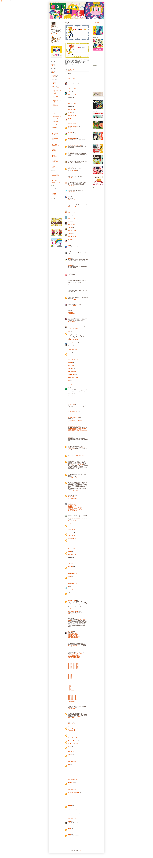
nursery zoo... (55, 113)
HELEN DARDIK (96, 22)
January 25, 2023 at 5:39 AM (72, 597)
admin (69, 711)
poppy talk (53, 155)
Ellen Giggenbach (55, 138)
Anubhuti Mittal (70, 445)
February (54, 125)
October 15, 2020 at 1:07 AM (72, 456)
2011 (53, 69)
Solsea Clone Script (71, 506)
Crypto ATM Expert (71, 782)
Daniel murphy (70, 513)
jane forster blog (54, 144)
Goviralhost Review (81, 716)
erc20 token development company (77, 653)
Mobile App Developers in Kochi (81, 455)
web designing (70, 362)
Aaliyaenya (70, 551)
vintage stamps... (55, 109)
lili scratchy (54, 146)
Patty (69, 245)
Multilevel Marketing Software (72, 695)
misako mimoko (54, 151)
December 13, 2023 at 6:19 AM (73, 743)
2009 (53, 72)
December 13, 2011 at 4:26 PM (73, 408)
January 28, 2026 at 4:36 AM (72, 825)
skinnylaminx (54, 160)
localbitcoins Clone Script (72, 567)
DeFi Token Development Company (73, 528)
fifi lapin (53, 139)
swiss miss (53, 162)
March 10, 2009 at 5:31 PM (72, 236)
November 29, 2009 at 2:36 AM (73, 339)
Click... (54, 104)
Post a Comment (69, 840)
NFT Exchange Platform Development (74, 636)
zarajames (69, 828)
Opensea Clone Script (71, 542)
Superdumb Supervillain (72, 138)
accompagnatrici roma (72, 374)
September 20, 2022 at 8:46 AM (73, 589)
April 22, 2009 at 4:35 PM (72, 299)
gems (53, 140)
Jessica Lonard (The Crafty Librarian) (74, 145)
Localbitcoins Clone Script (72, 545)
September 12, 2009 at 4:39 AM (73, 328)
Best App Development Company (73, 417)
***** (53, 108)
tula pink (53, 165)
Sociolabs (69, 437)
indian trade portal (71, 397)
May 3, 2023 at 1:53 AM (71, 658)
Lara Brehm (70, 152)
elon (68, 586)
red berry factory (54, 157)
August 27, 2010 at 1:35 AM (72, 349)
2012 (53, 68)
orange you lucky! (55, 27)
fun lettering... (55, 124)
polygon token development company (74, 657)
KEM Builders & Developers (72, 740)
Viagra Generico (70, 368)
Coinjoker (69, 821)
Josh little (69, 733)
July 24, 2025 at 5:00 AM (72, 818)
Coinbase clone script (71, 736)
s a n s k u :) (70, 112)
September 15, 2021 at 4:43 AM (73, 490)
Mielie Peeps (54, 150)
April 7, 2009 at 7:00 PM (72, 275)
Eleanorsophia (70, 726)
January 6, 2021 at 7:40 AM (72, 477)
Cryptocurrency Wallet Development (74, 728)
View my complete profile (55, 33)
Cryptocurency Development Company (74, 526)
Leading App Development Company (74, 426)
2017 (53, 61)
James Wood (70, 805)
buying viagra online (71, 404)
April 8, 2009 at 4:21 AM (72, 292)
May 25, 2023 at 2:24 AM (72, 708)
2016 (53, 62)
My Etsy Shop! (74, 170)
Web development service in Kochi (74, 720)
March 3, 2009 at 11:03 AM (72, 103)
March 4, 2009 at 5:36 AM (72, 185)
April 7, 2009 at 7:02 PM (72, 285)
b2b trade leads (70, 395)
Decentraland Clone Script (72, 505)
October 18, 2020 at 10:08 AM (72, 469)
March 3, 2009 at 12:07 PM (72, 115)
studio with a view (55, 161)
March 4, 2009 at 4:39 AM (72, 177)
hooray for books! (56, 121)
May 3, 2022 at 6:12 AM (71, 529)
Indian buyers (70, 398)
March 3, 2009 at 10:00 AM (72, 88)
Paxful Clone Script (71, 546)
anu (68, 592)
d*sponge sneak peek (55, 174)
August (54, 79)
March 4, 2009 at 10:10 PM (72, 206)
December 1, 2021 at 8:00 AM (72, 498)
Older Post (87, 842)
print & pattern (54, 156)
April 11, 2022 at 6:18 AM (72, 520)
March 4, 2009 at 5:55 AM (72, 191)
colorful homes (54, 135)
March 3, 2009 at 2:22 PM (72, 135)
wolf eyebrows (54, 167)
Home (77, 842)
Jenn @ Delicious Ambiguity (72, 342)
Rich (68, 279)
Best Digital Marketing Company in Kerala (76, 464)
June (54, 82)
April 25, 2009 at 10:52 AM (72, 305)
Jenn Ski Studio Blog (55, 145)
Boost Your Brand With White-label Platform (77, 518)
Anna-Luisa (70, 265)
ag (68, 209)
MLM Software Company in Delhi (73, 645)
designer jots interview (55, 175)
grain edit (53, 176)
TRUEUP (53, 163)
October (54, 76)
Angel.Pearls (70, 324)
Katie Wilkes (70, 233)
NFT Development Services (72, 613)
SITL (68, 387)
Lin (68, 160)
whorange (53, 166)
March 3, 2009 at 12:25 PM (72, 123)
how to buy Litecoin (78, 785)
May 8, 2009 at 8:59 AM (71, 313)
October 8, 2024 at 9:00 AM (72, 779)
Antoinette (69, 91)
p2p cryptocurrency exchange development (75, 587)
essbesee (69, 221)
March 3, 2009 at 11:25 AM (72, 109)
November (55, 75)
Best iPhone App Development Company (75, 420)
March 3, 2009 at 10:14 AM (72, 94)
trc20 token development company (73, 655)
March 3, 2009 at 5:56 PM (72, 163)
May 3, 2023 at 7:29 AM (71, 701)
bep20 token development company (73, 654)
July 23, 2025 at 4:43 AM (72, 789)
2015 (53, 64)
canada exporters (71, 394)
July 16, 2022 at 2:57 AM (72, 554)
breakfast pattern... (56, 102)
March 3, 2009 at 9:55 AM (72, 78)
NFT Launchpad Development (73, 634)
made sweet (70, 227)
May (54, 83)
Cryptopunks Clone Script (72, 504)
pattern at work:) (55, 118)
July (54, 80)
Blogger (81, 850)
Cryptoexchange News (72, 600)
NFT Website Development (72, 635)
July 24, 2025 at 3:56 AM (72, 802)
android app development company (77, 429)
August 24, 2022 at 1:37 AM (72, 573)
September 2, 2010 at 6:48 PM (73, 359)
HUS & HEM (54, 193)
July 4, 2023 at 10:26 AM (72, 717)
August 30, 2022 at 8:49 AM (72, 583)
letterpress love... (55, 105)
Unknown (69, 352)
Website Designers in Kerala (73, 411)
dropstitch (69, 215)
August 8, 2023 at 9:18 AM (72, 730)
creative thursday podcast (56, 173)
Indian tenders (70, 399)
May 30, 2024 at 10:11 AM (72, 761)
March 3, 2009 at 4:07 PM (72, 142)
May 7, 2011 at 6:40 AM (71, 365)
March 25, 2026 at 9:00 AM (72, 831)
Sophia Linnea (70, 523)
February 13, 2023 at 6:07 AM (72, 608)
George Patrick (70, 532)
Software (69, 685)
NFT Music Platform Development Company (75, 508)
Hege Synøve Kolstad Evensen (73, 126)
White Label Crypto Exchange (73, 633)
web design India (70, 312)
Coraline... (54, 97)
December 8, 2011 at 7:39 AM (72, 401)
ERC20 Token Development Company (74, 525)
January (54, 127)
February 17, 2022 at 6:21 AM (72, 510)
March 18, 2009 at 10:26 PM (72, 248)
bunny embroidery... (56, 87)
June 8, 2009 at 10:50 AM (72, 321)
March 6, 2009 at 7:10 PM (72, 218)
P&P (52, 179)
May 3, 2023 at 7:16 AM (71, 669)
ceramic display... (55, 96)
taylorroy (69, 746)
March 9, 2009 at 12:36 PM (72, 230)
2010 (53, 71)
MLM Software (70, 674)
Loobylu (53, 149)
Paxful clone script (71, 577)
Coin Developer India (71, 651)
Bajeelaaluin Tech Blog (72, 538)
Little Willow (70, 239)
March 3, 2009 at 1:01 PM (72, 129)
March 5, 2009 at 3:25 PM (72, 212)
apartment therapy (55, 133)
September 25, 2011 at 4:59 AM (73, 377)
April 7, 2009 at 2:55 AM (72, 255)
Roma (69, 380)
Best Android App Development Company (75, 421)
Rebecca (69, 258)
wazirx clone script (71, 496)
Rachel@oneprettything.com (73, 273)
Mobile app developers (73, 428)
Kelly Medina (70, 132)
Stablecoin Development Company (73, 527)
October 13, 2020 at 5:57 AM (72, 450)
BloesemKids (54, 134)
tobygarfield (70, 754)
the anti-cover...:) (55, 99)
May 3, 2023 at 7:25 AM (71, 690)
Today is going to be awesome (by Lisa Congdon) (56, 182)
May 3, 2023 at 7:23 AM (71, 680)
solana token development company (74, 656)
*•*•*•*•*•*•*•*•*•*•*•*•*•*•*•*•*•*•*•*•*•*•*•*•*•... (57, 111)
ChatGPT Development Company (73, 611)
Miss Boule (70, 289)
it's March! (54, 122)
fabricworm (54, 194)
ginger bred (70, 118)
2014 (53, 65)
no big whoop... (70, 70)
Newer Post (67, 842)
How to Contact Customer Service (73, 792)
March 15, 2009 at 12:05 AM (72, 242)
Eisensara (69, 576)
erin (68, 251)
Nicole (69, 331)
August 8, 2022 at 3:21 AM (72, 563)
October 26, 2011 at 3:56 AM (72, 384)
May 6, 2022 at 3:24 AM (71, 535)
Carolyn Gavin (70, 81)
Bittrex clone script (71, 580)
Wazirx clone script (71, 578)
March (54, 86)
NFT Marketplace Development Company (74, 507)
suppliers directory (71, 396)
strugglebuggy (70, 167)
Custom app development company (81, 430)
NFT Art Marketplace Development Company (75, 509)
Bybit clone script (70, 581)
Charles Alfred (70, 631)
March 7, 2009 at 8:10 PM (72, 224)
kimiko (69, 764)
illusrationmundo (54, 143)
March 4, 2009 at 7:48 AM (72, 199)
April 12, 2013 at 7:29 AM (72, 414)
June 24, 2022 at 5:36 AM (72, 548)
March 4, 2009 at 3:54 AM (72, 171)
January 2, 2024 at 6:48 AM (72, 751)
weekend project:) (56, 114)
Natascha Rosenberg (55, 154)
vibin (68, 454)
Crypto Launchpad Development (73, 637)
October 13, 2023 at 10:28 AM (72, 737)
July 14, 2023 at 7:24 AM (72, 723)
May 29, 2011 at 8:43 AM (72, 371)
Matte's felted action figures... (56, 93)
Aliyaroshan (70, 460)
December (55, 73)
